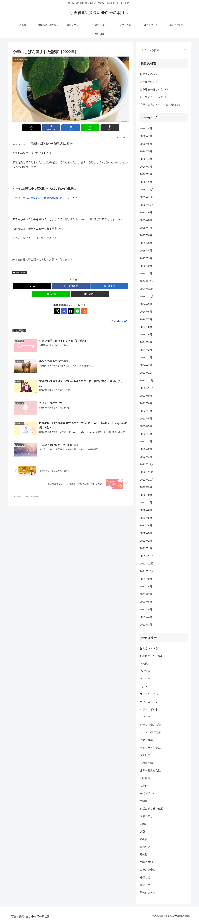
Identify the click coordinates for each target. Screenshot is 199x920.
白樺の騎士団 (21, 272)
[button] (110, 127)
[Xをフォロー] (57, 311)
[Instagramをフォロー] (64, 311)
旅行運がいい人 (149, 81)
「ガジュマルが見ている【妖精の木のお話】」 (39, 198)
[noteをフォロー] (71, 311)
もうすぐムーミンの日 (153, 97)
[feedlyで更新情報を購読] (77, 311)
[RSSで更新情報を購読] (84, 311)
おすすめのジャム (150, 74)
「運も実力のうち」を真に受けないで (162, 104)
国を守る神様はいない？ (154, 89)
